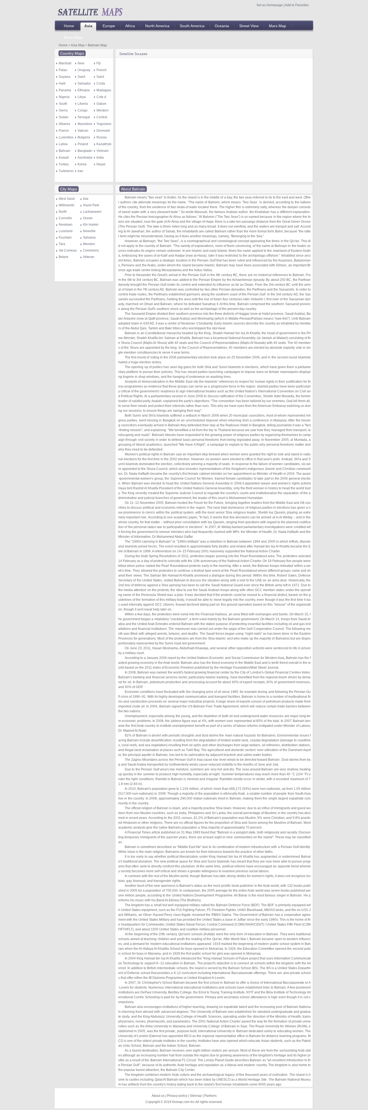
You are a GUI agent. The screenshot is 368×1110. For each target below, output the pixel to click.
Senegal (84, 117)
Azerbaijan (85, 157)
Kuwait (64, 157)
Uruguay (84, 70)
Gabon (101, 104)
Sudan (63, 117)
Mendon (89, 244)
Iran (80, 171)
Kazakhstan (105, 144)
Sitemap (196, 1096)
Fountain (65, 237)
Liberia (83, 104)
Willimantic (67, 205)
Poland (83, 144)
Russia (101, 137)
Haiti (62, 83)
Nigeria (64, 97)
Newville (89, 231)
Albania (64, 124)
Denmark (103, 130)
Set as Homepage (269, 5)
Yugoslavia (104, 124)
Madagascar (105, 90)
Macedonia (86, 124)
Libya (82, 97)
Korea (82, 164)
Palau (63, 70)
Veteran (88, 257)
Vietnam (102, 151)
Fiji (98, 63)
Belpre (63, 257)
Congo (83, 110)
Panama (65, 90)
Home (63, 45)
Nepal (100, 164)
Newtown (65, 224)
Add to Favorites (297, 5)
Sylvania (89, 237)
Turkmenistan (69, 171)
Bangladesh (86, 151)
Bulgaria (84, 137)
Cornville (65, 218)
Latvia (63, 144)
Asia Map (78, 45)
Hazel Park (91, 205)
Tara (62, 244)
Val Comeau (68, 250)
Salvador (84, 83)
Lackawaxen (92, 212)
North (63, 212)
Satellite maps (89, 11)
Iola (85, 199)
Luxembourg (68, 137)
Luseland (65, 231)
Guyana (64, 77)
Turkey (64, 164)
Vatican (83, 130)
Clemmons (91, 250)
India (100, 157)
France (64, 130)
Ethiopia (84, 90)
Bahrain (64, 151)
